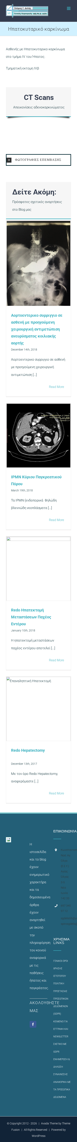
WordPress (38, 1135)
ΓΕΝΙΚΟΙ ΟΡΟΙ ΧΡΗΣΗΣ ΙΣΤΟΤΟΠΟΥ (60, 969)
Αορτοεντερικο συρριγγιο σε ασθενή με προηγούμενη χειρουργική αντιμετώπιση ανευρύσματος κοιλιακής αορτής (36, 329)
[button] (38, 160)
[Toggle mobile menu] (69, 8)
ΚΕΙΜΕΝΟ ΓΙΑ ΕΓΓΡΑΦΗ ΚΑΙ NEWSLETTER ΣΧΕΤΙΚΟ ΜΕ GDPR (60, 1036)
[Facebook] (33, 1024)
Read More (56, 387)
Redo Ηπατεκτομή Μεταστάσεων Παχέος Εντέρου (31, 617)
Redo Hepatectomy (28, 750)
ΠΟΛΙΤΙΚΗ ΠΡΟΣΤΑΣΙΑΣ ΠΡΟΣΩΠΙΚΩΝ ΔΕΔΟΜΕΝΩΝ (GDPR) (60, 998)
